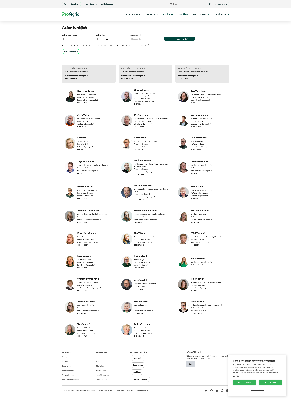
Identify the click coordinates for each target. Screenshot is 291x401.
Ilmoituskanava (142, 391)
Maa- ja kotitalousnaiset (71, 380)
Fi (199, 4)
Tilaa (190, 364)
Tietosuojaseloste (105, 391)
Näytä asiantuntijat (179, 39)
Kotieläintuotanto (102, 375)
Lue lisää (236, 376)
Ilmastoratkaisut (102, 380)
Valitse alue (100, 35)
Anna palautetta (68, 375)
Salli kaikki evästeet (244, 382)
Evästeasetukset (257, 390)
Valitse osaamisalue (69, 35)
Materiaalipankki (68, 370)
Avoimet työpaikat (140, 379)
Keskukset (65, 361)
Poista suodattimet (71, 52)
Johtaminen (100, 357)
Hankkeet (183, 14)
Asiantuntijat (138, 358)
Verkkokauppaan (107, 4)
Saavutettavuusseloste (124, 391)
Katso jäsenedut (91, 4)
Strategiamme (67, 357)
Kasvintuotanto (101, 370)
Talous (98, 361)
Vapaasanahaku (136, 35)
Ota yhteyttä (66, 366)
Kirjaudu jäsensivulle (71, 4)
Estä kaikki (270, 382)
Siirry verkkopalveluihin (218, 4)
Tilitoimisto (100, 366)
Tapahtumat (168, 14)
